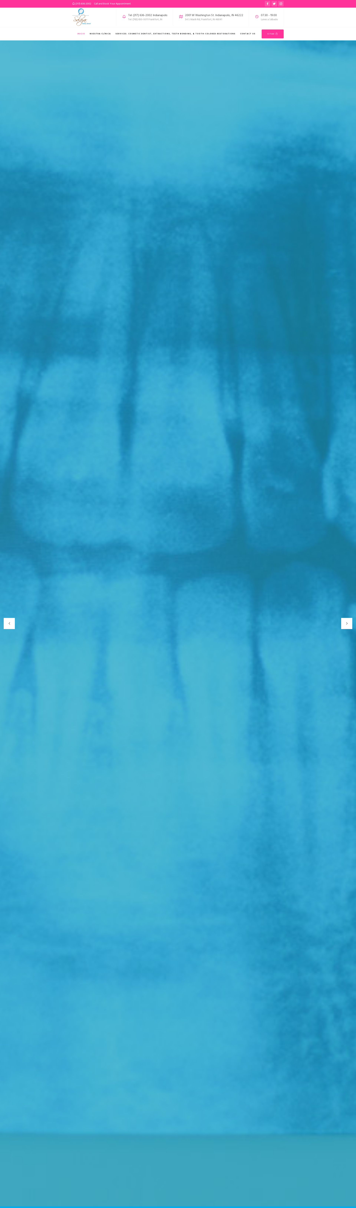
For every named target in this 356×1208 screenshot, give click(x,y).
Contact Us (248, 33)
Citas (271, 33)
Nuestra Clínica (100, 33)
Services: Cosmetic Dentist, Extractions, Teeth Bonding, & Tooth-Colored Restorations (175, 33)
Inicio (81, 33)
